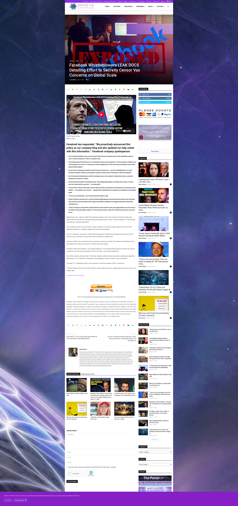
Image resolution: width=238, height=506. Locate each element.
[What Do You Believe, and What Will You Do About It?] (143, 386)
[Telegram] (102, 89)
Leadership (156, 1)
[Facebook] (68, 89)
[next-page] (70, 423)
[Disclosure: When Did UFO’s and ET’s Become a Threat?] (125, 409)
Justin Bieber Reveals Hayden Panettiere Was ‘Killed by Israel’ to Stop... (153, 207)
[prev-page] (67, 423)
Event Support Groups (96, 1)
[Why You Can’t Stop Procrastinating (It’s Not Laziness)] (77, 409)
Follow (168, 98)
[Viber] (107, 89)
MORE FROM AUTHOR (87, 374)
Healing (120, 1)
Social (150, 6)
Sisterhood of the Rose (109, 1)
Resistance (128, 6)
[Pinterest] (77, 89)
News (77, 60)
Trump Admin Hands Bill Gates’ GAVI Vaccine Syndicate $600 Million (154, 234)
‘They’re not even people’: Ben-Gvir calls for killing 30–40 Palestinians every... (153, 261)
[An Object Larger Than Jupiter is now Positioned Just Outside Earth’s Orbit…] (125, 385)
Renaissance (132, 1)
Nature (163, 1)
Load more (154, 439)
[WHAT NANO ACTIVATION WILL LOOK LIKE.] (77, 385)
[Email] (98, 89)
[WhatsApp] (81, 89)
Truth (81, 60)
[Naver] (132, 89)
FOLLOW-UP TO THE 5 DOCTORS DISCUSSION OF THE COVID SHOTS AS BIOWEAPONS (81, 337)
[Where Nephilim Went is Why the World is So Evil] (143, 423)
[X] (72, 89)
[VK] (94, 89)
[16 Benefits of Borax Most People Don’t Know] (101, 409)
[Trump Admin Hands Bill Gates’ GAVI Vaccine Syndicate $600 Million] (155, 223)
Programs (140, 6)
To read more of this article (75, 275)
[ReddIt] (85, 89)
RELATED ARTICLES (73, 374)
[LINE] (115, 89)
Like (169, 94)
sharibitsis (73, 79)
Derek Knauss (142, 318)
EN (169, 1)
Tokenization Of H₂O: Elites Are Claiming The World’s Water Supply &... (155, 288)
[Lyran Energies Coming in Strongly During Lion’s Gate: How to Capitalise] (143, 359)
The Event (116, 6)
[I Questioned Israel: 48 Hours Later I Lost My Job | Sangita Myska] (155, 169)
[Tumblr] (120, 89)
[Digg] (128, 89)
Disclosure (77, 12)
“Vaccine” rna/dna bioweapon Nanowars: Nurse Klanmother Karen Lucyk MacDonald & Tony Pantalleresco (121, 338)
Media (125, 1)
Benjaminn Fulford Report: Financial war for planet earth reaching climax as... (160, 403)
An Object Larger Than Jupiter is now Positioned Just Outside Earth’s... (159, 413)
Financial (148, 1)
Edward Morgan (143, 184)
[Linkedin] (90, 89)
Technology (141, 1)
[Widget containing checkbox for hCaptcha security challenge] (80, 473)
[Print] (111, 89)
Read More (155, 151)
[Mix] (124, 89)
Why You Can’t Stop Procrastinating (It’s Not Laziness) (154, 314)
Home (107, 6)
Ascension (85, 1)
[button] (168, 6)
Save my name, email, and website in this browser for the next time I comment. (92, 467)
